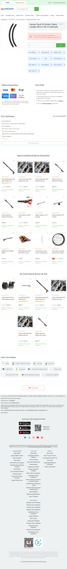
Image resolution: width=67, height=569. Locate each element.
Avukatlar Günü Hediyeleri (33, 523)
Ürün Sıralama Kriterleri (17, 471)
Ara (36, 9)
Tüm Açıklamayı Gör (33, 143)
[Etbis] (28, 543)
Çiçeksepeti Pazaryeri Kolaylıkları (50, 463)
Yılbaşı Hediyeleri (33, 516)
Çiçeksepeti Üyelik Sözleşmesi (33, 476)
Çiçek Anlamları (17, 458)
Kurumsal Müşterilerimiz (33, 462)
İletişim (50, 451)
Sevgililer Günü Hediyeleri (33, 502)
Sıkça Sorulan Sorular (50, 455)
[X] (29, 437)
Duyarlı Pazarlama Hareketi (33, 470)
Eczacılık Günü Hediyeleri (33, 529)
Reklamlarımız (33, 464)
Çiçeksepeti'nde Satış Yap (59, 2)
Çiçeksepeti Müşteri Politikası (33, 456)
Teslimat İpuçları (17, 474)
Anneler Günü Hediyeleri (33, 507)
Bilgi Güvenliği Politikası (33, 494)
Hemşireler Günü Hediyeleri (33, 526)
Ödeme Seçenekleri (49, 467)
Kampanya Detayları (33, 467)
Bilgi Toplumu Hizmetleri (33, 473)
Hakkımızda (33, 453)
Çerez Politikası (33, 492)
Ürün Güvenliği (33, 459)
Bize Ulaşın (50, 453)
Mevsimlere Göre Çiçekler (17, 463)
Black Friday (33, 518)
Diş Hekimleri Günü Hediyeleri (33, 533)
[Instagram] (33, 437)
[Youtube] (37, 437)
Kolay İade (50, 460)
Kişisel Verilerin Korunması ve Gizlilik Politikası (33, 480)
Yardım (50, 2)
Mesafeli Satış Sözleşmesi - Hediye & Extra (33, 488)
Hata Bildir (34, 388)
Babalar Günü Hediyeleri (33, 510)
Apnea (61, 24)
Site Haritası (17, 469)
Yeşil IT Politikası (33, 496)
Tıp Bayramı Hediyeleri (33, 521)
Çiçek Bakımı (17, 453)
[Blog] (42, 437)
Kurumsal (33, 451)
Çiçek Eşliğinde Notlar (17, 455)
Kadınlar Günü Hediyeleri (33, 505)
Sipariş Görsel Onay (17, 480)
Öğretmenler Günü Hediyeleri (33, 513)
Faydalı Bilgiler (17, 451)
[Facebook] (25, 437)
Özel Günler (17, 460)
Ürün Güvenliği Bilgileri (59, 116)
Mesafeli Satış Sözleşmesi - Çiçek (33, 484)
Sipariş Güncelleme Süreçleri (17, 477)
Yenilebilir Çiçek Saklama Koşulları (17, 466)
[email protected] (16, 398)
